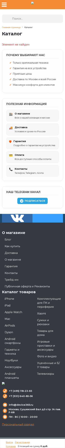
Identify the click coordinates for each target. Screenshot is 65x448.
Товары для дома (45, 333)
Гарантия (11, 266)
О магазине (13, 259)
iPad (7, 305)
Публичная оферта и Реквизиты (27, 286)
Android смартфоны (13, 341)
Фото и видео (46, 356)
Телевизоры (45, 373)
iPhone (9, 298)
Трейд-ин (11, 279)
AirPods (10, 325)
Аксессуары (13, 367)
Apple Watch (13, 312)
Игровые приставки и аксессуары (46, 345)
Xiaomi (41, 313)
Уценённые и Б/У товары (48, 365)
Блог (8, 239)
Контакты (11, 273)
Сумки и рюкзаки (43, 322)
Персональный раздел (18, 424)
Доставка (11, 253)
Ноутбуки (11, 360)
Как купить (12, 246)
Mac (7, 318)
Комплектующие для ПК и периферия (49, 302)
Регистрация (22, 442)
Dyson (9, 332)
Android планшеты (12, 375)
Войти (9, 442)
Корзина (11, 446)
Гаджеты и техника (12, 351)
